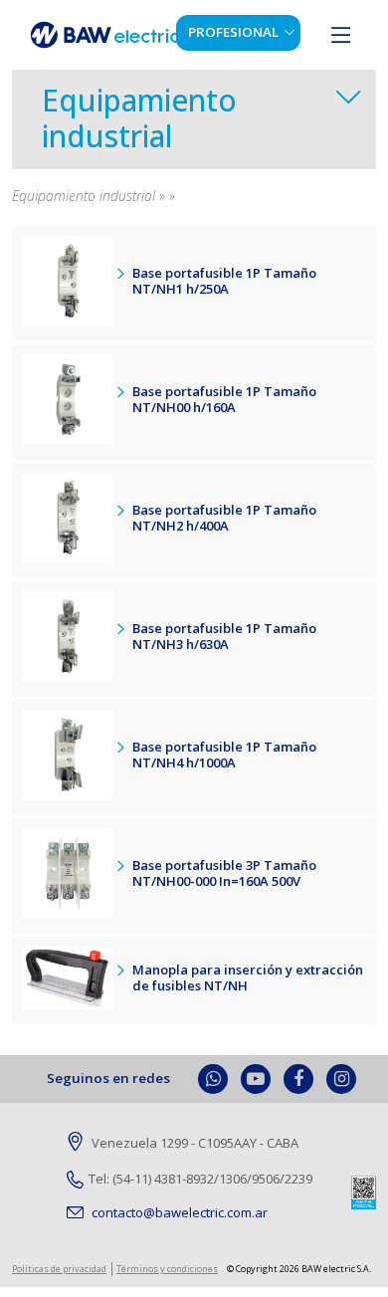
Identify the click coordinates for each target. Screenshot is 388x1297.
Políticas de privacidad (59, 1268)
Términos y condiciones (167, 1268)
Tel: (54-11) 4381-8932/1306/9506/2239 (200, 1179)
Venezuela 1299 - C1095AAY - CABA (193, 1143)
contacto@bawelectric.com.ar (178, 1212)
